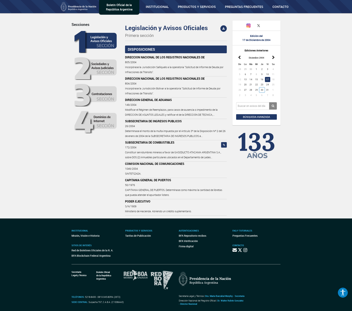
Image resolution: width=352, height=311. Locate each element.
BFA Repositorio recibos (192, 235)
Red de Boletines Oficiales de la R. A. (92, 250)
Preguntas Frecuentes (244, 7)
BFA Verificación (188, 241)
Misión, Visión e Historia (86, 235)
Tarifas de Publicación (138, 235)
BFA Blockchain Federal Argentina (91, 255)
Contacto (280, 7)
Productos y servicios (197, 7)
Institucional (157, 7)
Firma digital (186, 246)
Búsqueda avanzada (256, 117)
